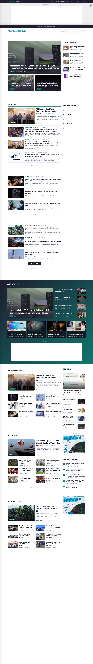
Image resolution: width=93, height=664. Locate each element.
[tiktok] (73, 1)
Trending (21, 36)
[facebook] (68, 1)
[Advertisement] (46, 15)
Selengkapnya (39, 389)
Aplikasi (59, 36)
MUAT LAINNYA (35, 263)
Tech (54, 36)
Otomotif (43, 36)
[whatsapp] (84, 1)
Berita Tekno (13, 36)
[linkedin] (78, 1)
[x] (76, 1)
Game (49, 36)
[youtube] (81, 1)
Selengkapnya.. (39, 123)
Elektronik (35, 36)
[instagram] (70, 1)
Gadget (28, 36)
